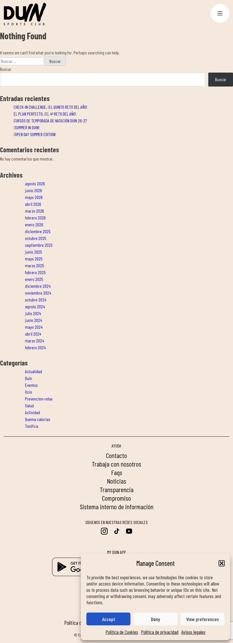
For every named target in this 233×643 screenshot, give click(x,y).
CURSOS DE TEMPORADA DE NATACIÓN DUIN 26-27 (50, 120)
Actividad (32, 412)
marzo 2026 (34, 210)
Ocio (28, 392)
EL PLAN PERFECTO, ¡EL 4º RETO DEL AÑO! (45, 113)
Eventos (31, 385)
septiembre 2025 (39, 245)
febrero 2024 (35, 347)
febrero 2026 (35, 217)
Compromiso (116, 498)
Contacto (116, 455)
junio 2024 (33, 320)
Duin (28, 378)
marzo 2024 (34, 340)
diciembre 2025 (38, 231)
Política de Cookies (121, 632)
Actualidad (33, 371)
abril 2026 (33, 204)
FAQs (116, 472)
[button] (221, 563)
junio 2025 (33, 251)
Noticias (116, 481)
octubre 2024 (35, 299)
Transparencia (117, 489)
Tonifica (31, 426)
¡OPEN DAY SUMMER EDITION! (35, 134)
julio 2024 (33, 313)
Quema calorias (37, 419)
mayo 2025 (34, 258)
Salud (29, 405)
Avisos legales (193, 632)
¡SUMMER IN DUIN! (27, 127)
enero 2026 (34, 224)
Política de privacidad (159, 632)
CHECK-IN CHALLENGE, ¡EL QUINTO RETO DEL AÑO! (51, 107)
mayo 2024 (34, 327)
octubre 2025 (35, 238)
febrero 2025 (35, 272)
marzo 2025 (34, 265)
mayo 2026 (34, 197)
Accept (108, 619)
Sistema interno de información (116, 506)
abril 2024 (33, 333)
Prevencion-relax (39, 398)
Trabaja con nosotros (116, 464)
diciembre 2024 (38, 286)
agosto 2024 (35, 306)
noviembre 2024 (38, 292)
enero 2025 (34, 279)
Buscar (5, 69)
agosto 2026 (35, 183)
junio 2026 (33, 190)
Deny (155, 619)
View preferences (202, 619)
